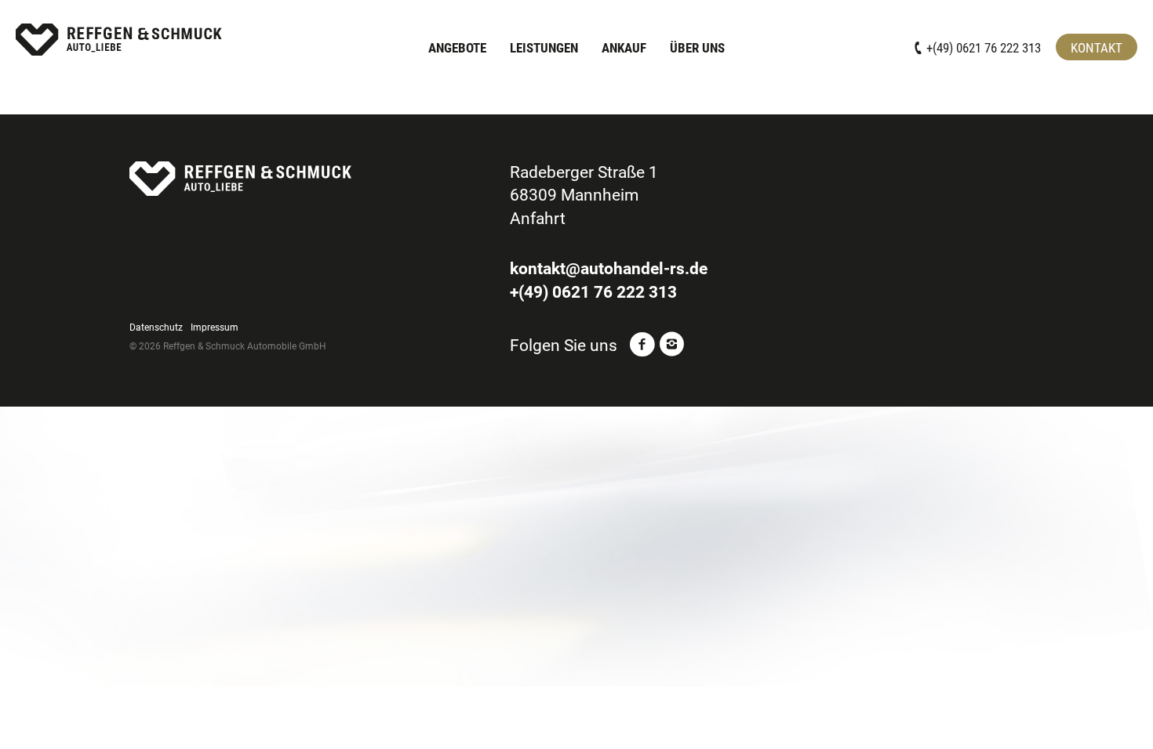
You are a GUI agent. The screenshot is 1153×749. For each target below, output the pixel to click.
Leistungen (544, 48)
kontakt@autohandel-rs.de (608, 268)
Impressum (214, 327)
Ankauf (624, 48)
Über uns (697, 48)
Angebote (457, 48)
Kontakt (1096, 48)
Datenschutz (156, 327)
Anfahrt (538, 218)
